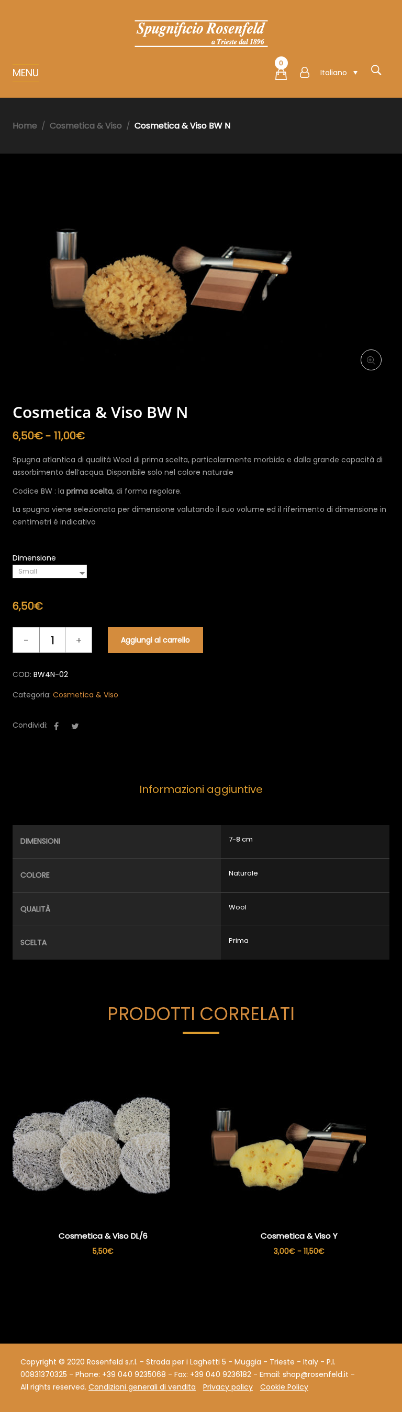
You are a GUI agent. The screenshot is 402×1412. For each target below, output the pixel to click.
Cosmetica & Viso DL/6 (103, 1235)
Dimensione (34, 558)
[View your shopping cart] (281, 76)
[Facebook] (56, 726)
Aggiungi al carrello (155, 640)
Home (25, 126)
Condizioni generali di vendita (142, 1387)
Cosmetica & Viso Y (299, 1235)
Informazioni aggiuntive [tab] (201, 789)
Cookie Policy (284, 1387)
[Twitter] (75, 726)
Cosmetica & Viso (86, 126)
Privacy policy (228, 1387)
